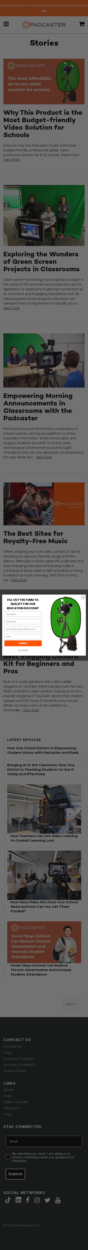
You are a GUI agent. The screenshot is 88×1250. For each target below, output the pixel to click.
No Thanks (23, 650)
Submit (23, 643)
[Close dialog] (83, 597)
